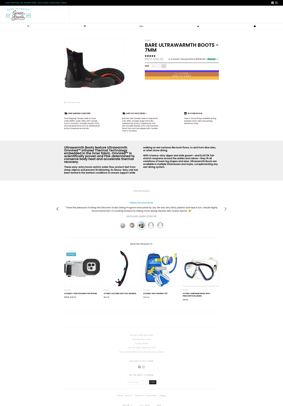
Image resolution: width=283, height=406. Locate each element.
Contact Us (139, 395)
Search (120, 395)
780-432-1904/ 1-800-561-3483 (141, 347)
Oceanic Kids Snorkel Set (155, 293)
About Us (128, 395)
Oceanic (67, 290)
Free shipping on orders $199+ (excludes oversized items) (36, 3)
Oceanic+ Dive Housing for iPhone (80, 293)
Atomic (107, 290)
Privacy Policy (151, 395)
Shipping (162, 395)
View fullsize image (72, 102)
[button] (150, 56)
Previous (57, 209)
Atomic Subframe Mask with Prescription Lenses (196, 294)
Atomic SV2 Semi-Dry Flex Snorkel (120, 293)
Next (225, 209)
